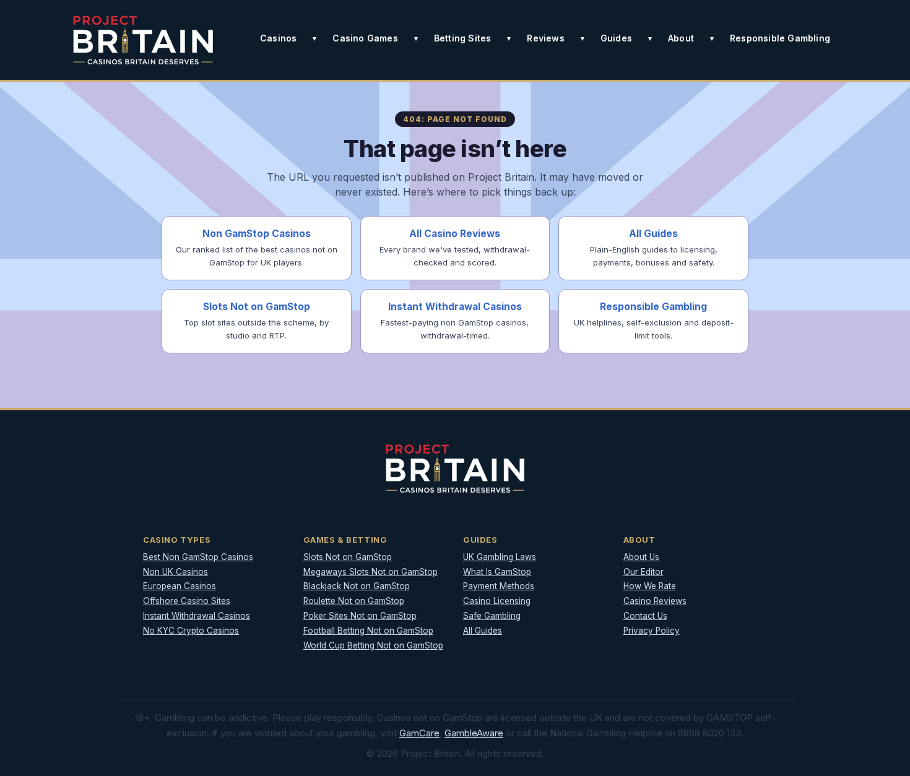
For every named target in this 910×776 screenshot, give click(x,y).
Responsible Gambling (780, 38)
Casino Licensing (497, 601)
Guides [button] (616, 38)
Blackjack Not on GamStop (356, 586)
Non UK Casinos (175, 572)
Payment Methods (498, 586)
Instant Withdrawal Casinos (196, 616)
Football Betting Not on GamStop (368, 631)
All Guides (482, 631)
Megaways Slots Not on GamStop (370, 572)
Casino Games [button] (364, 38)
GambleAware (473, 733)
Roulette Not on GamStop (353, 601)
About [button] (681, 38)
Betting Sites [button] (463, 38)
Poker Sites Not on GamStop (360, 616)
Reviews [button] (545, 38)
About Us (641, 557)
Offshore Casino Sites (186, 601)
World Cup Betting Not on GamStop (373, 645)
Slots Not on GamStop (347, 557)
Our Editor (643, 572)
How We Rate (649, 586)
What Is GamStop (497, 572)
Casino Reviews (655, 601)
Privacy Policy (651, 631)
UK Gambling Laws (499, 557)
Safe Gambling (492, 616)
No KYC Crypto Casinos (191, 631)
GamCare (419, 733)
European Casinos (179, 586)
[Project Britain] (143, 40)
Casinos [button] (278, 38)
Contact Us (645, 616)
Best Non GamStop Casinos (198, 557)
